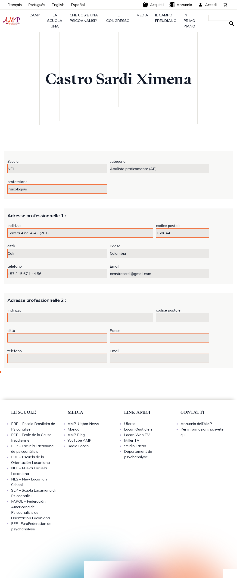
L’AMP (35, 15)
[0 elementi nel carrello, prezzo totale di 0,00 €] (225, 4)
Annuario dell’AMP (196, 423)
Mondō (73, 429)
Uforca (129, 423)
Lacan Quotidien (138, 429)
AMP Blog (76, 434)
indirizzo (14, 225)
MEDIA (142, 15)
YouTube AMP (79, 440)
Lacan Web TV (137, 434)
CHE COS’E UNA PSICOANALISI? (84, 18)
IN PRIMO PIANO (189, 20)
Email (114, 266)
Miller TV (131, 440)
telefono (14, 266)
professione (17, 181)
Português (36, 4)
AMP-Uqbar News (83, 423)
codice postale (168, 225)
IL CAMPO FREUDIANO (166, 18)
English (58, 4)
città (11, 246)
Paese (115, 246)
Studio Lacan (135, 445)
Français (14, 4)
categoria (117, 161)
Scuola (13, 161)
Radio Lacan (78, 445)
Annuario (184, 4)
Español (78, 4)
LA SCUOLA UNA (54, 20)
